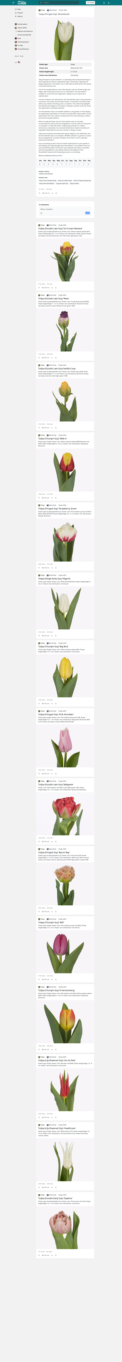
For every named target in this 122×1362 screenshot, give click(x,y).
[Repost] (53, 193)
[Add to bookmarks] (57, 193)
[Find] (41, 2)
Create (91, 3)
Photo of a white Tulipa (65, 180)
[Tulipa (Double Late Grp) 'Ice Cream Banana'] (65, 254)
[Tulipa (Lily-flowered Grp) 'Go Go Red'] (65, 1085)
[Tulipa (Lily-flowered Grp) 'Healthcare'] (65, 1154)
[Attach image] (41, 213)
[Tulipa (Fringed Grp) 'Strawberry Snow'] (65, 534)
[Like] (40, 193)
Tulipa (43, 10)
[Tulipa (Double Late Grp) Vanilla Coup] (65, 394)
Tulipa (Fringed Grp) (62, 183)
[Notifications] (104, 2)
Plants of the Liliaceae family (47, 180)
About (17, 56)
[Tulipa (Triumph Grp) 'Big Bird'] (65, 671)
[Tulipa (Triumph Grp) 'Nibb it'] (65, 464)
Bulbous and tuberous (46, 174)
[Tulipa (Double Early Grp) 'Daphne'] (65, 1223)
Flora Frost (53, 10)
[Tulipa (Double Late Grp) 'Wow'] (65, 324)
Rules (22, 56)
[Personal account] (109, 2)
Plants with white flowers (46, 183)
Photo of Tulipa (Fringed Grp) (82, 180)
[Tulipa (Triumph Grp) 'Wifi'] (65, 947)
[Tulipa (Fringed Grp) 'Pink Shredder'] (65, 740)
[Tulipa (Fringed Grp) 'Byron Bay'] (65, 878)
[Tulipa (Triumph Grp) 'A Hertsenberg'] (65, 1016)
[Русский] (16, 62)
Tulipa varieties (74, 183)
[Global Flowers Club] (22, 2)
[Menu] (13, 2)
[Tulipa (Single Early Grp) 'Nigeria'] (65, 603)
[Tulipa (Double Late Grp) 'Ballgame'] (65, 809)
